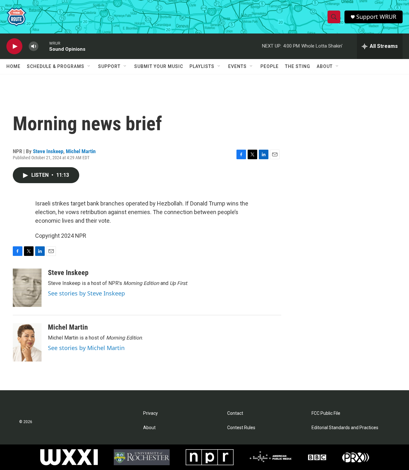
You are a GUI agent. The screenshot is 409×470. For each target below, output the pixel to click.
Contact (235, 413)
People (269, 66)
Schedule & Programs (55, 66)
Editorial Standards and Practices (345, 427)
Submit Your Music (158, 66)
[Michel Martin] (27, 342)
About (325, 66)
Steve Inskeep (48, 151)
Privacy (150, 413)
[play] (14, 46)
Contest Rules (241, 427)
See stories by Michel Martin (86, 348)
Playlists (201, 66)
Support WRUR (376, 16)
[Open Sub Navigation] (89, 66)
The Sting (297, 66)
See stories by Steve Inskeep (86, 293)
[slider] (44, 46)
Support (109, 66)
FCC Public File (326, 413)
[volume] (33, 46)
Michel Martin (81, 151)
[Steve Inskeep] (27, 288)
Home (13, 66)
